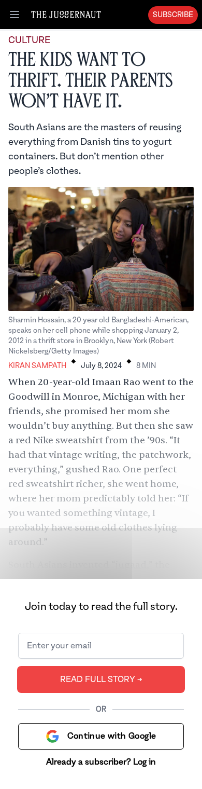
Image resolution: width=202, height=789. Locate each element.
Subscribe (173, 15)
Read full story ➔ (101, 679)
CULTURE (29, 40)
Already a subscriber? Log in (101, 762)
